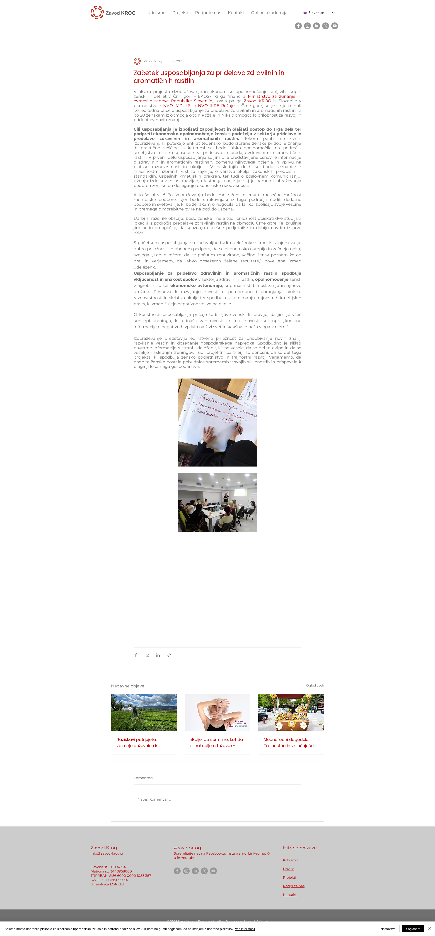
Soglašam (413, 928)
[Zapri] (429, 928)
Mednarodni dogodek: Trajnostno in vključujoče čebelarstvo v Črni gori (289, 743)
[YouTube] (334, 25)
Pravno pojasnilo (210, 921)
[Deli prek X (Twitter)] (147, 655)
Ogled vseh (315, 685)
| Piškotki (261, 921)
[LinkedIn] (316, 25)
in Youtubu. (186, 857)
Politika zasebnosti (240, 921)
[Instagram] (307, 25)
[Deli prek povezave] (169, 655)
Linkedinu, (257, 853)
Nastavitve (388, 928)
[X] (325, 25)
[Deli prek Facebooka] (136, 655)
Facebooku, (216, 853)
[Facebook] (298, 25)
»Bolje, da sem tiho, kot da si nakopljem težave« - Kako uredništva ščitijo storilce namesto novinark (216, 743)
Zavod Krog (186, 921)
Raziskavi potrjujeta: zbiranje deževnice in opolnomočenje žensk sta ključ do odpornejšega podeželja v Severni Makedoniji (143, 743)
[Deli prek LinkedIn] (158, 655)
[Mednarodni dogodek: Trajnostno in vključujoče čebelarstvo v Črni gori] (291, 712)
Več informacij (245, 928)
